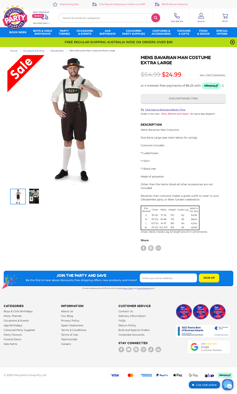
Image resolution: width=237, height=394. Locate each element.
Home (13, 50)
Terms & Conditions (73, 330)
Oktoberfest (57, 50)
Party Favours (13, 334)
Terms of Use (69, 334)
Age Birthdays (13, 325)
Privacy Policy (127, 288)
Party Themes (13, 316)
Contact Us (125, 311)
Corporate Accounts (131, 334)
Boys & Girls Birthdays (18, 311)
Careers (66, 344)
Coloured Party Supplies (19, 330)
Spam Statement (72, 325)
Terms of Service (143, 288)
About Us (67, 311)
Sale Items (10, 344)
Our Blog (67, 316)
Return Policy (127, 325)
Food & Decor (12, 339)
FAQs (122, 320)
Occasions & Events (34, 50)
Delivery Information (132, 316)
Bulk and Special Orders (134, 330)
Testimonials (69, 339)
